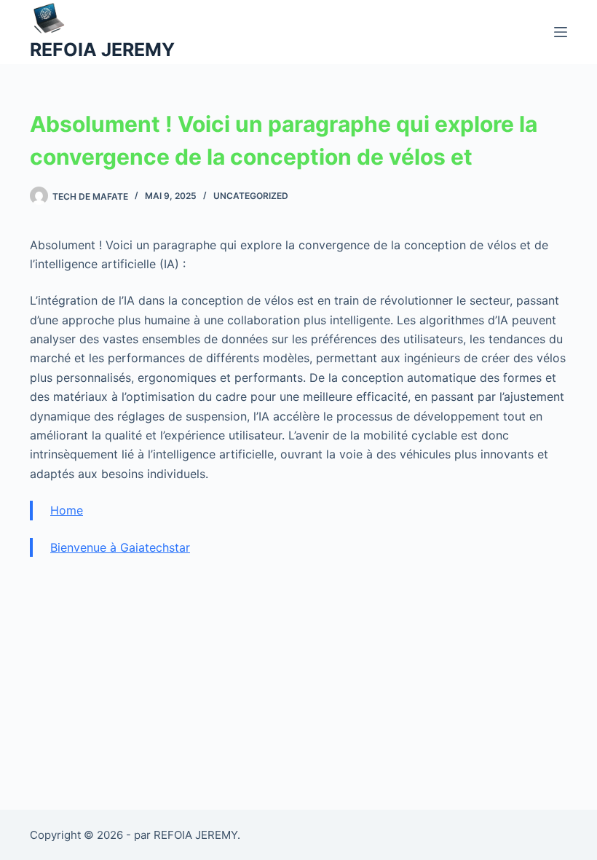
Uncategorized (250, 195)
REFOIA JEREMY (102, 49)
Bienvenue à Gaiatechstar (120, 547)
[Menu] (560, 32)
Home (66, 510)
